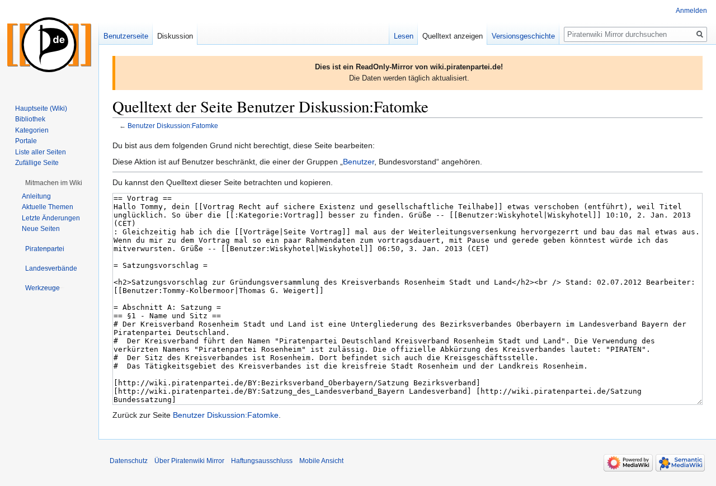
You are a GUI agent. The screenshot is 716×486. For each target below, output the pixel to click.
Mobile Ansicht (321, 461)
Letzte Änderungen (51, 218)
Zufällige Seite (37, 163)
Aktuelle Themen (47, 207)
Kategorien (32, 130)
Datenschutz (129, 461)
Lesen (403, 36)
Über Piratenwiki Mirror (189, 461)
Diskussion (175, 36)
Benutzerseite (125, 36)
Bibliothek (30, 119)
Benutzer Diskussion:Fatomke (173, 125)
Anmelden (691, 11)
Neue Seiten (41, 229)
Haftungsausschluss (262, 461)
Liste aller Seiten (40, 152)
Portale (26, 141)
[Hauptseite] (49, 44)
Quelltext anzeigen (452, 36)
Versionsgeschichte (523, 36)
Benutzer (358, 161)
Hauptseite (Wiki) (41, 108)
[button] (53, 183)
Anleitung (36, 196)
